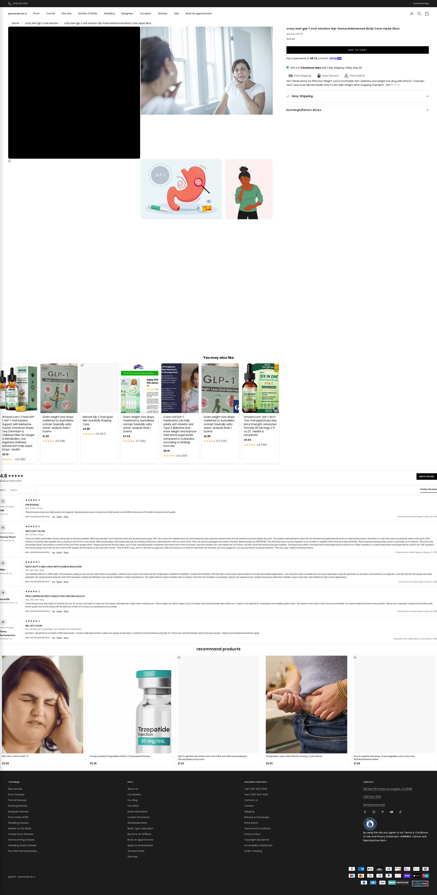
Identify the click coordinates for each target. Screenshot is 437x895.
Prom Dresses (16, 794)
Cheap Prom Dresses (20, 834)
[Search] (419, 14)
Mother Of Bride (87, 13)
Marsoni (290, 34)
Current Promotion (139, 817)
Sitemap (133, 856)
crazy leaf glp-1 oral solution (41, 23)
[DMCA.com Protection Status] (398, 882)
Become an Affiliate (139, 834)
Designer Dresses (18, 811)
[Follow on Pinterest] (382, 812)
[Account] (412, 14)
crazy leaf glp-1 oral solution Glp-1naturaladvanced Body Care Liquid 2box (107, 23)
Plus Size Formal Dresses (22, 851)
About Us (133, 789)
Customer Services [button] (255, 782)
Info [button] (130, 782)
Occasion (145, 13)
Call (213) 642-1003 (255, 789)
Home (15, 23)
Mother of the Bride (19, 828)
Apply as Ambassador (140, 845)
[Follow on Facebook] (365, 812)
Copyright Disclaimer (256, 839)
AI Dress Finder (136, 851)
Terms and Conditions (257, 828)
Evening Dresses (17, 805)
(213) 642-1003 (372, 796)
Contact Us (251, 800)
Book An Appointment (199, 13)
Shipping (249, 811)
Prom (36, 13)
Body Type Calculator (140, 828)
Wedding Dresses (18, 823)
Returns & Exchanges (256, 817)
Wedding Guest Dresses (22, 845)
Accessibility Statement (258, 845)
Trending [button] (14, 782)
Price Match (251, 823)
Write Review (426, 476)
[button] (74, 93)
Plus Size (67, 13)
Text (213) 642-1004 (256, 794)
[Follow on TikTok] (400, 812)
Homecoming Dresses (21, 839)
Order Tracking (253, 851)
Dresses (162, 13)
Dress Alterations (137, 811)
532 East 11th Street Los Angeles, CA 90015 (387, 789)
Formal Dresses (17, 800)
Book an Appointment (140, 839)
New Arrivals (15, 789)
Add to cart (357, 50)
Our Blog (133, 800)
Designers (127, 13)
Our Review (134, 794)
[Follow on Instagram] (374, 812)
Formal (51, 13)
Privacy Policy (252, 834)
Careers (249, 805)
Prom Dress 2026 (18, 817)
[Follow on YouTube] (391, 812)
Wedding (109, 13)
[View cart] (427, 14)
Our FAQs (133, 805)
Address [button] (368, 782)
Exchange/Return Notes (303, 110)
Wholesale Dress (137, 823)
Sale (176, 13)
